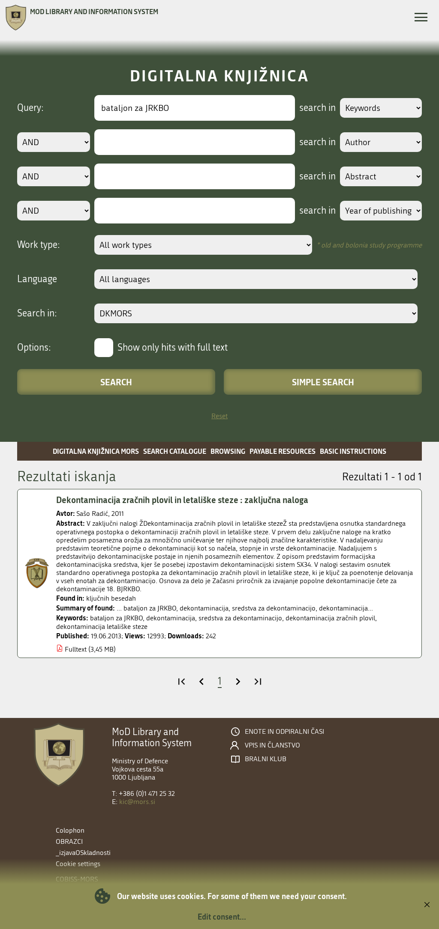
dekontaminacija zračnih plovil (330, 618)
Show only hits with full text (172, 347)
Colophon (70, 830)
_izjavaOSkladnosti (83, 853)
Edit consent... (222, 916)
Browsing (227, 451)
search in (317, 107)
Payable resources (283, 451)
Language (37, 279)
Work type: (38, 244)
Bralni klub (265, 759)
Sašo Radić (92, 513)
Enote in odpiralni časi (284, 731)
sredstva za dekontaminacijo (240, 618)
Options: (34, 347)
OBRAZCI (69, 841)
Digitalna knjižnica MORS (96, 451)
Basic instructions (353, 451)
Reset (219, 416)
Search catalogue (174, 451)
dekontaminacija (170, 618)
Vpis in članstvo (272, 745)
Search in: (37, 313)
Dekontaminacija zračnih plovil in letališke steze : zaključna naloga (182, 500)
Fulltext (76, 649)
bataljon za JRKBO (116, 618)
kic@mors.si (137, 802)
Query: (30, 107)
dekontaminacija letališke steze (101, 626)
